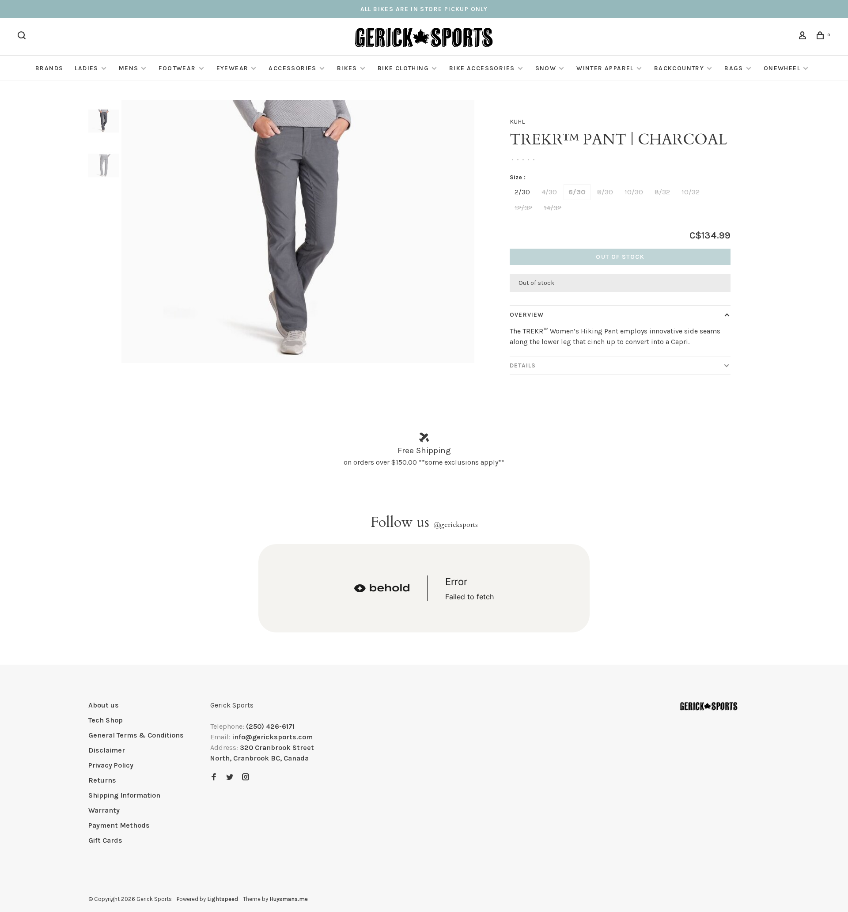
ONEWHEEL (782, 68)
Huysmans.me (288, 899)
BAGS (733, 68)
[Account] (804, 37)
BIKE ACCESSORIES (482, 68)
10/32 (690, 192)
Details (523, 365)
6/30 (577, 192)
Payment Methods (119, 825)
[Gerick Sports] (709, 706)
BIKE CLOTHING (403, 68)
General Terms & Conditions (136, 735)
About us (103, 705)
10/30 (634, 192)
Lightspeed (222, 899)
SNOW (545, 68)
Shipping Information (124, 795)
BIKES (347, 68)
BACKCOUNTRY (679, 68)
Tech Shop (105, 720)
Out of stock (620, 257)
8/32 (662, 192)
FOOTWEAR (177, 68)
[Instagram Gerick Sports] (245, 777)
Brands (49, 68)
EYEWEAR (232, 68)
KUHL (517, 121)
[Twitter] (229, 777)
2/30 (522, 192)
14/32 (552, 208)
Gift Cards (105, 840)
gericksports (455, 525)
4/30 (549, 192)
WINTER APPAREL (605, 68)
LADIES (86, 68)
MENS (129, 68)
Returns (102, 780)
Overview (527, 314)
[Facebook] (213, 777)
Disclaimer (106, 750)
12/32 (523, 208)
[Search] (23, 37)
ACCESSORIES (292, 68)
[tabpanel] (298, 231)
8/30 (605, 192)
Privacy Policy (110, 765)
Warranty (104, 810)
